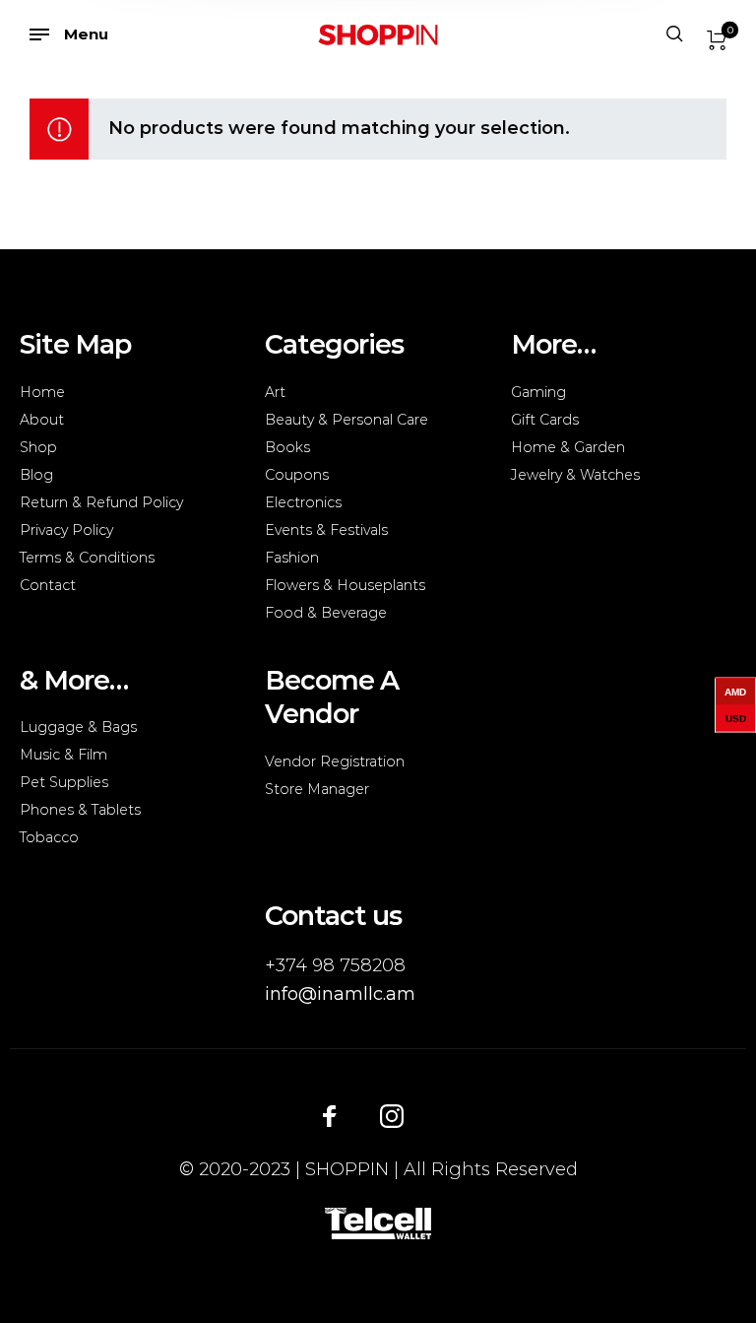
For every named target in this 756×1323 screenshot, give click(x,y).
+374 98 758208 (335, 965)
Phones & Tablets (80, 810)
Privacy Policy (66, 530)
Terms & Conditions (87, 557)
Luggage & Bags (78, 727)
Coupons (297, 475)
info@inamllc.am (340, 994)
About (42, 420)
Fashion (292, 557)
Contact (48, 585)
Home (42, 392)
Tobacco (49, 837)
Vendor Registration (335, 761)
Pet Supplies (64, 782)
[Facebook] (330, 1115)
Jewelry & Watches (575, 475)
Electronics (303, 502)
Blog (36, 475)
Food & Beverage (326, 613)
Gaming (538, 392)
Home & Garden (568, 447)
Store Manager (317, 789)
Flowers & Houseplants (345, 585)
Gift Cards (545, 420)
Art (275, 392)
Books (287, 447)
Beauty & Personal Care (346, 420)
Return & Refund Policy (101, 502)
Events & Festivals (326, 530)
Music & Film (63, 754)
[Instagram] (392, 1115)
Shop (38, 447)
